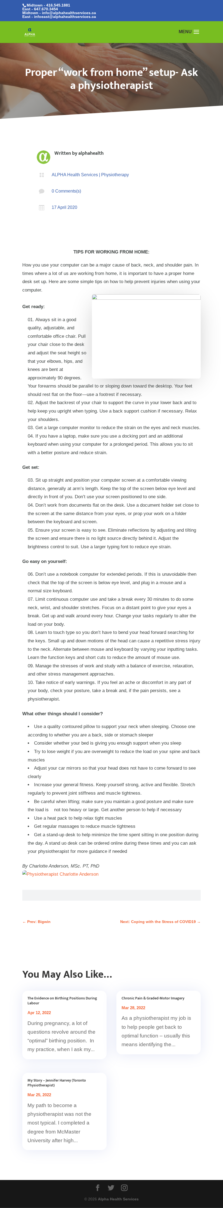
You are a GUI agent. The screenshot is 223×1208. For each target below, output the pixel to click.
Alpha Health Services (118, 1199)
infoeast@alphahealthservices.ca (65, 16)
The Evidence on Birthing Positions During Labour (62, 1000)
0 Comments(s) (66, 191)
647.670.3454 (46, 9)
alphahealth (91, 153)
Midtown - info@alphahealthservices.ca (59, 13)
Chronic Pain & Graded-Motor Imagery (153, 998)
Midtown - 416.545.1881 (48, 5)
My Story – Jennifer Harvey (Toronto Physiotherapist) (56, 1082)
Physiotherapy (115, 174)
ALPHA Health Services (75, 174)
